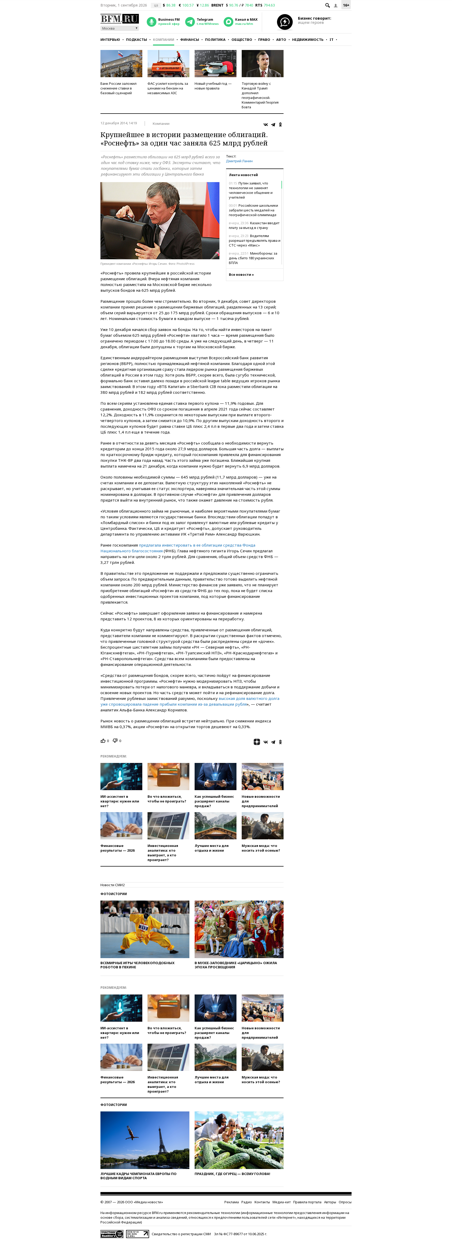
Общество (241, 39)
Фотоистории (113, 894)
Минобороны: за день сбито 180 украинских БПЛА (253, 258)
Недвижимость (308, 39)
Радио (246, 1202)
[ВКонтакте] (266, 124)
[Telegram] (273, 124)
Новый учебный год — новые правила (213, 86)
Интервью (110, 39)
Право (264, 39)
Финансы (189, 39)
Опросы (345, 1202)
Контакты (262, 1202)
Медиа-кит (282, 1202)
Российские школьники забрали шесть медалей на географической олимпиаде (253, 210)
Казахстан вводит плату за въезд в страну (254, 225)
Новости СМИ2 (112, 885)
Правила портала (307, 1202)
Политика (215, 39)
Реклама (231, 1202)
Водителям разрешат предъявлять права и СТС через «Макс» (254, 240)
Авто (281, 39)
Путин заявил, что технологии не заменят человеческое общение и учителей (251, 190)
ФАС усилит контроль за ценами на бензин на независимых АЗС (168, 88)
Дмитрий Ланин (239, 161)
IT (332, 39)
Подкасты (136, 39)
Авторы (330, 1202)
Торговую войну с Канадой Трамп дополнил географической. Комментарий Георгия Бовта (260, 95)
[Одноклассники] (280, 124)
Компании (163, 39)
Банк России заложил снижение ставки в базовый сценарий (118, 88)
